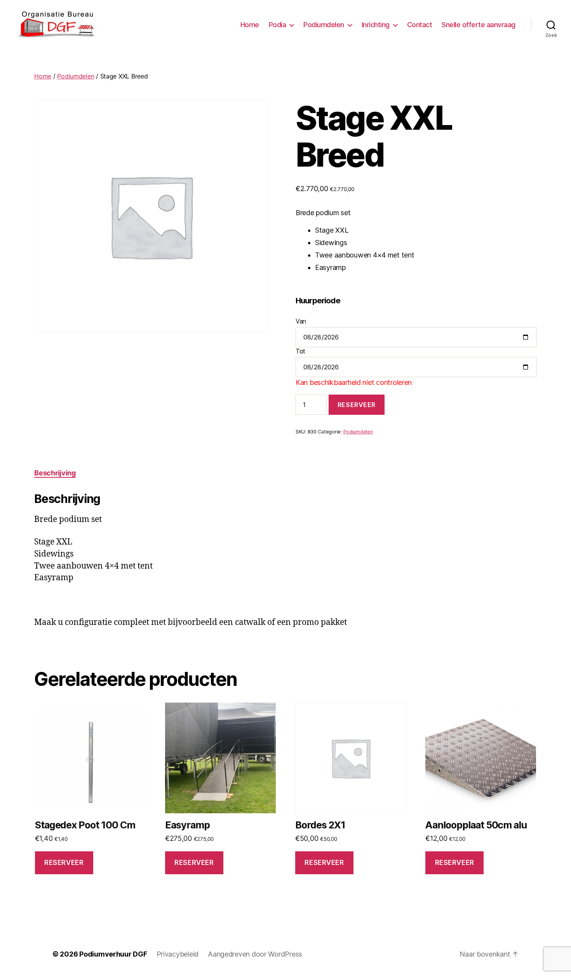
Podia (277, 25)
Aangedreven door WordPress (255, 954)
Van (301, 321)
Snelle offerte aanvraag (478, 25)
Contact (419, 25)
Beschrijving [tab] (55, 473)
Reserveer (357, 405)
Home (249, 25)
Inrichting (376, 25)
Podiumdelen (323, 25)
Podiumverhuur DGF (113, 954)
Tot (300, 351)
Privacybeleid (178, 954)
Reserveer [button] (64, 862)
